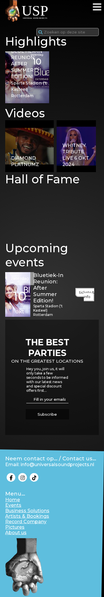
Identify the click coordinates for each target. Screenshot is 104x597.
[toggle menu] (97, 7)
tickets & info (86, 294)
